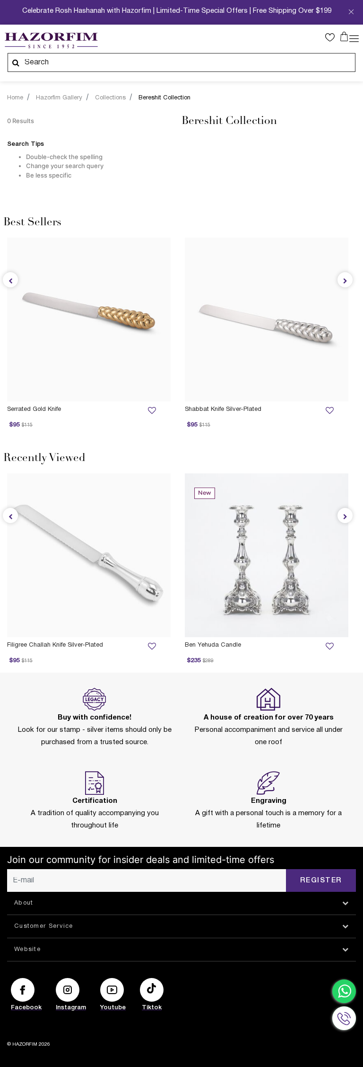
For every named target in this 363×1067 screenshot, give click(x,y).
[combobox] (181, 62)
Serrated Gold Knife (34, 409)
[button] (332, 37)
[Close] (351, 15)
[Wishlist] (329, 411)
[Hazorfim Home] (51, 41)
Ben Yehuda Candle (213, 645)
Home (15, 98)
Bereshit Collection (164, 98)
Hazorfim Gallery (59, 98)
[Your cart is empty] (344, 36)
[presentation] (345, 279)
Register (321, 880)
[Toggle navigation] (354, 38)
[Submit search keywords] (15, 62)
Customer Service (43, 926)
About (24, 903)
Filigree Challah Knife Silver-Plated (55, 645)
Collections (110, 98)
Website (27, 949)
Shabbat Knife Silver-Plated (223, 409)
